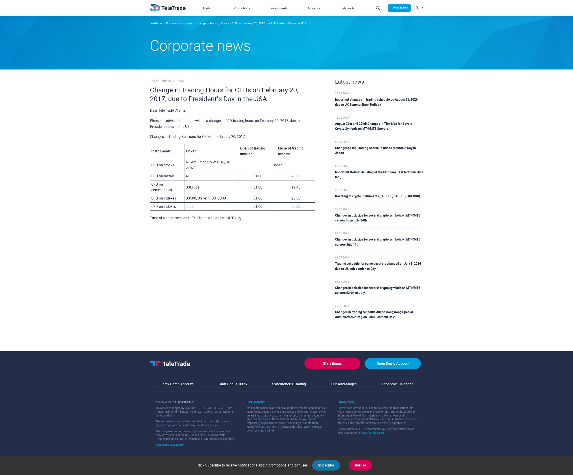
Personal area (399, 8)
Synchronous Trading (289, 384)
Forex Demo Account (176, 384)
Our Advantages (344, 384)
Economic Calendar (397, 384)
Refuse (360, 465)
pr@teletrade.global (373, 432)
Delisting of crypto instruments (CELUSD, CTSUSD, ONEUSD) (377, 196)
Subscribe (326, 465)
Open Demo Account (392, 363)
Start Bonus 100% (233, 384)
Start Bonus (332, 363)
